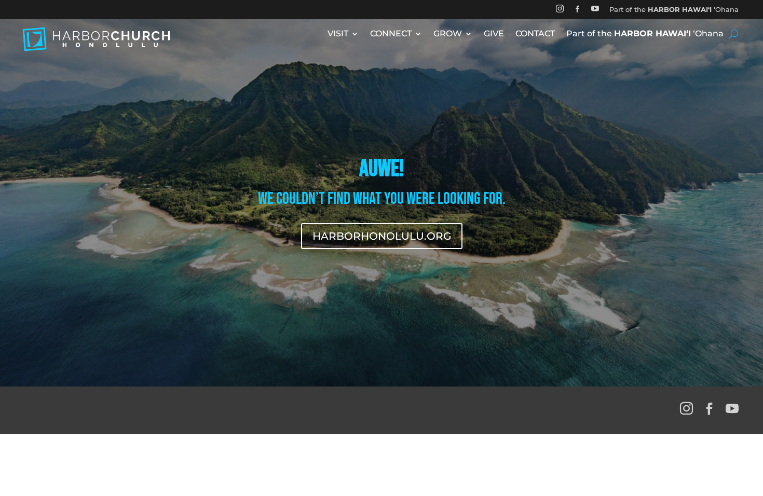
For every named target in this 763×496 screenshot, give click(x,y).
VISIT (338, 34)
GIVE (494, 34)
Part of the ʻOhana (674, 9)
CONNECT (391, 34)
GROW (447, 34)
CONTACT (535, 34)
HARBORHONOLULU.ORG (381, 236)
